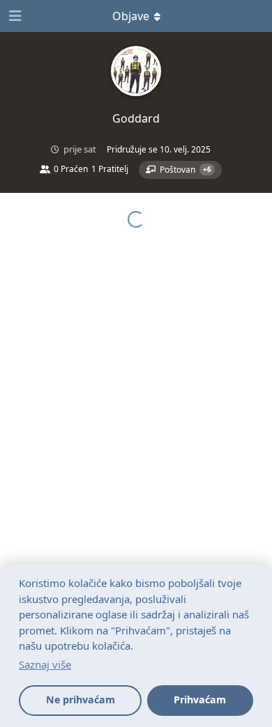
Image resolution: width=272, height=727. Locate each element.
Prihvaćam (200, 699)
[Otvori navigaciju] (14, 16)
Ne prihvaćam (80, 699)
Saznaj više (45, 664)
